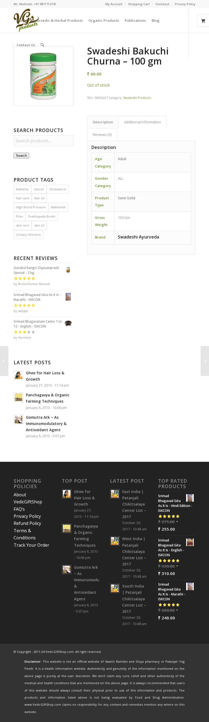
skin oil (39, 225)
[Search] (42, 45)
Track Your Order (31, 545)
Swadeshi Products (137, 98)
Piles (19, 216)
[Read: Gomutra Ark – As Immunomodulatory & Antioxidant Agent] (18, 419)
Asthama (22, 189)
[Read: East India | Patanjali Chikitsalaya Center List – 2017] (115, 494)
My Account (113, 4)
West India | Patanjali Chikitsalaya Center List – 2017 (134, 551)
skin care (22, 225)
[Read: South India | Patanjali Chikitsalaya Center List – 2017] (115, 588)
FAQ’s (19, 509)
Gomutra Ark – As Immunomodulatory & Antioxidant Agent (46, 423)
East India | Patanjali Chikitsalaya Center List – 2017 (134, 504)
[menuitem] (114, 4)
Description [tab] (103, 122)
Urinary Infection (28, 234)
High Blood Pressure (31, 207)
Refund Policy (27, 523)
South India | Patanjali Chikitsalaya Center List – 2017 (134, 598)
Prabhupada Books (41, 216)
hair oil (39, 198)
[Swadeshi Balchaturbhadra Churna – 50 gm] (4, 361)
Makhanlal (58, 207)
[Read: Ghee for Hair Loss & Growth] (18, 375)
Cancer (39, 189)
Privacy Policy (185, 4)
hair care (22, 198)
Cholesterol (57, 189)
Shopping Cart (139, 4)
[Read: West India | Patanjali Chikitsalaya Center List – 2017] (115, 541)
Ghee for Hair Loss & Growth (84, 498)
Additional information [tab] (142, 122)
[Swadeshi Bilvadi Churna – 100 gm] (205, 361)
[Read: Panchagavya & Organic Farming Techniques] (18, 397)
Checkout (162, 4)
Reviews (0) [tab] (102, 134)
